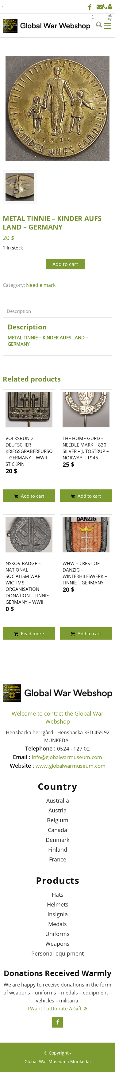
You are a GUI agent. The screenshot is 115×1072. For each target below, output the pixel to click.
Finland (57, 849)
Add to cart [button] (32, 496)
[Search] (98, 25)
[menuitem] (104, 15)
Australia (57, 800)
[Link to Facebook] (89, 7)
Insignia (58, 914)
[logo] (46, 25)
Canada (57, 830)
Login (110, 6)
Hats (57, 894)
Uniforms (57, 933)
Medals (57, 924)
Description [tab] (19, 311)
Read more (32, 633)
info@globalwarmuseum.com (100, 6)
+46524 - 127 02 (105, 6)
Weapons (57, 943)
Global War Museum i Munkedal (58, 1061)
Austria (57, 810)
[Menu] (107, 25)
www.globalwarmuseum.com (70, 765)
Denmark (57, 839)
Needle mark (41, 285)
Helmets (57, 904)
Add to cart (65, 264)
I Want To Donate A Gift (55, 1008)
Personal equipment (57, 953)
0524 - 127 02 (73, 748)
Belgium (57, 820)
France (57, 859)
